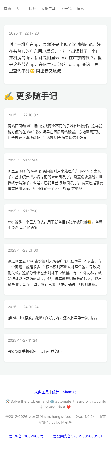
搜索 (80, 8)
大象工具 (48, 8)
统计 (55, 392)
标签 (32, 8)
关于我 (66, 8)
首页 (7, 8)
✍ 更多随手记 (30, 96)
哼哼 (19, 8)
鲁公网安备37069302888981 (77, 436)
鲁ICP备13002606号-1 (28, 436)
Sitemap (70, 392)
